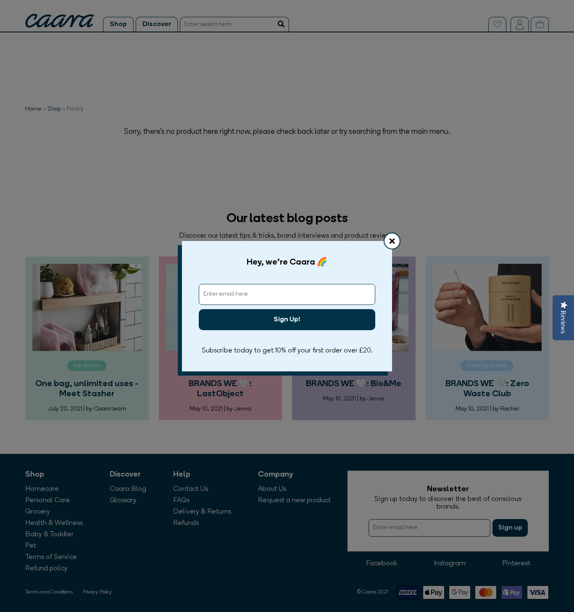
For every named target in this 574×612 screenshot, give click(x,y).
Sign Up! (287, 319)
